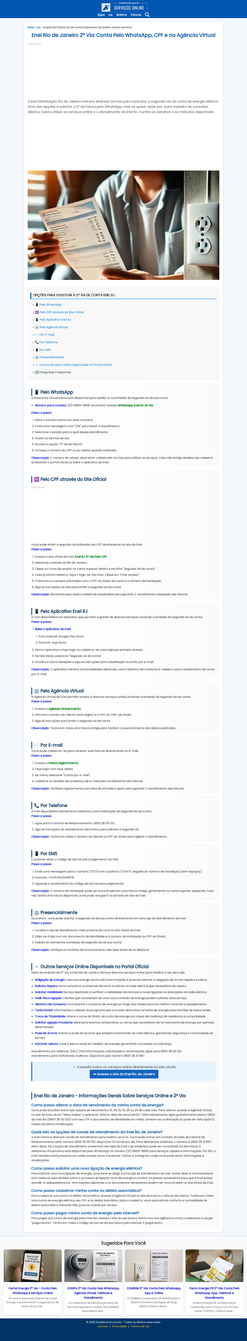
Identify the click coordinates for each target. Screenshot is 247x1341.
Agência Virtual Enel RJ (64, 709)
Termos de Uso (140, 1326)
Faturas (136, 15)
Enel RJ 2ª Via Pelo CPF (91, 557)
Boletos (121, 15)
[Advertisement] (123, 71)
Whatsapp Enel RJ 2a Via (135, 405)
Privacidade (119, 1326)
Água (101, 15)
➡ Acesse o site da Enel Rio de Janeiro (124, 1074)
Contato (102, 1326)
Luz (110, 15)
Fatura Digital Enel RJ (63, 763)
